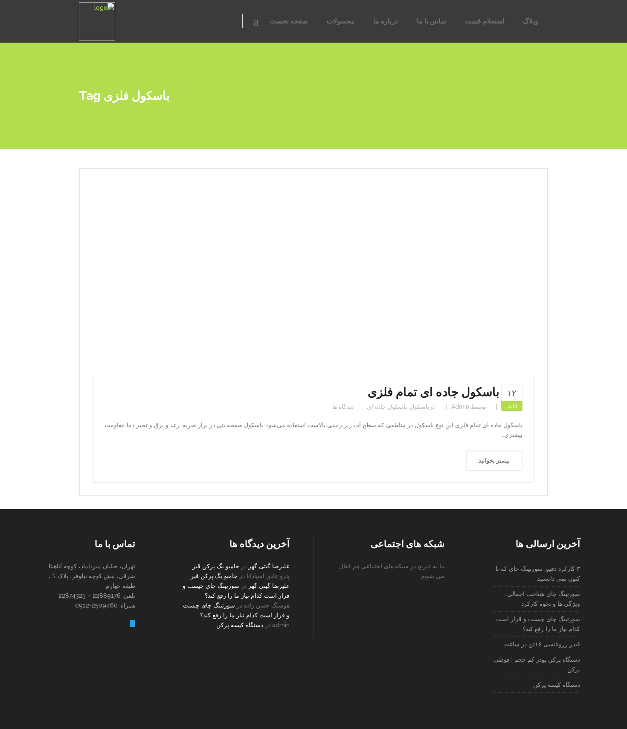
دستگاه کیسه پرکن (239, 625)
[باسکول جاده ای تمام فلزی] (313, 277)
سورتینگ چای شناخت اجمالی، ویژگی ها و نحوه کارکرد (542, 598)
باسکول (419, 406)
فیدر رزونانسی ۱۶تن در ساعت (541, 644)
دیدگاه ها (343, 406)
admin (460, 406)
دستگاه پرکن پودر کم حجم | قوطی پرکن (537, 664)
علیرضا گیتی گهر (269, 566)
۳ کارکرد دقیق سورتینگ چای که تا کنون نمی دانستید (538, 573)
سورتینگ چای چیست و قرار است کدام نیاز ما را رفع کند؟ (538, 624)
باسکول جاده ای (387, 406)
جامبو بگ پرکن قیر (215, 566)
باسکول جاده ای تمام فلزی (433, 392)
